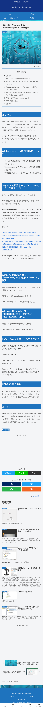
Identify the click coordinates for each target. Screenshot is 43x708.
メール (12, 696)
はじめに (8, 76)
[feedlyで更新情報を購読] (11, 489)
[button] (39, 381)
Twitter (31, 696)
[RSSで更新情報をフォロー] (31, 489)
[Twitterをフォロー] (31, 484)
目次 (18, 71)
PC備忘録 (6, 430)
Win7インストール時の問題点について (18, 78)
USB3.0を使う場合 (12, 101)
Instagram (21, 699)
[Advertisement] (21, 451)
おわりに (8, 104)
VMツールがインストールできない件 (17, 98)
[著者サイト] (11, 484)
